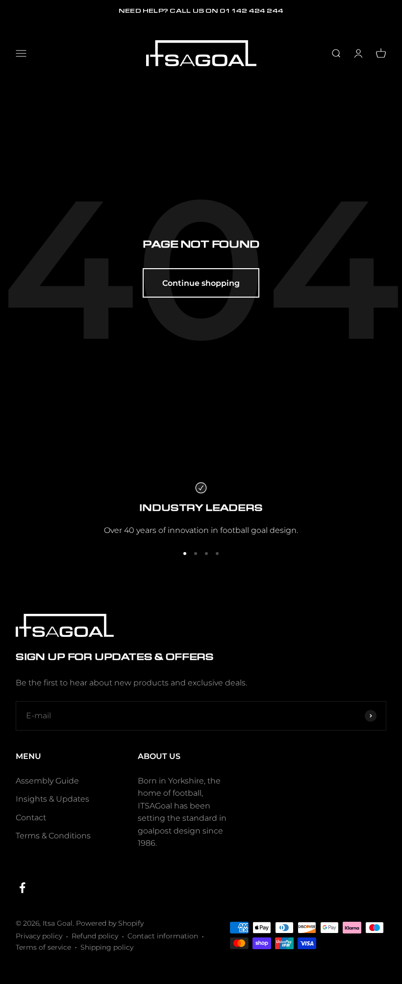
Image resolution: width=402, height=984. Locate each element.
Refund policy (95, 936)
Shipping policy (106, 947)
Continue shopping (201, 283)
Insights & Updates (52, 799)
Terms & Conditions (53, 835)
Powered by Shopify (110, 923)
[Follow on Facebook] (22, 887)
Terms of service (43, 947)
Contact (31, 817)
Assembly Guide (47, 780)
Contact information (162, 936)
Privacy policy (39, 936)
